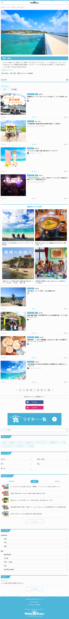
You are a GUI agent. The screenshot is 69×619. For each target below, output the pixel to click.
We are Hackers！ (34, 602)
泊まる (3, 459)
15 (41, 390)
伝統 (11, 73)
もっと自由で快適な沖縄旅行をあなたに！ (13, 583)
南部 (5, 546)
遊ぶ (36, 94)
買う (36, 312)
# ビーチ (19, 442)
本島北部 (37, 148)
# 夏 (64, 442)
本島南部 (40, 94)
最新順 (5, 89)
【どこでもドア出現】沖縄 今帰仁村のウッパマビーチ (42, 150)
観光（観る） (5, 73)
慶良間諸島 (7, 554)
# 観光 (11, 442)
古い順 (14, 89)
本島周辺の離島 (9, 569)
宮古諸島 (37, 361)
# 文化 (4, 442)
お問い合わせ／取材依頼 (34, 604)
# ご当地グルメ (20, 446)
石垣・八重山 (38, 121)
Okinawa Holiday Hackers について (34, 599)
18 (49, 390)
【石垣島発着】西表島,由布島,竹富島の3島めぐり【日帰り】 (44, 123)
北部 (5, 539)
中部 (5, 542)
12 (31, 390)
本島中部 (40, 175)
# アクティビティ (42, 442)
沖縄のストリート (22, 73)
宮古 (5, 566)
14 (38, 390)
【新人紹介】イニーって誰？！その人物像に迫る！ (41, 291)
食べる (36, 337)
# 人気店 (30, 446)
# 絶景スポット (54, 442)
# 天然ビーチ (29, 442)
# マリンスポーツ (7, 446)
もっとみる (34, 521)
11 (27, 390)
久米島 (6, 558)
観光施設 (30, 73)
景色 (14, 73)
